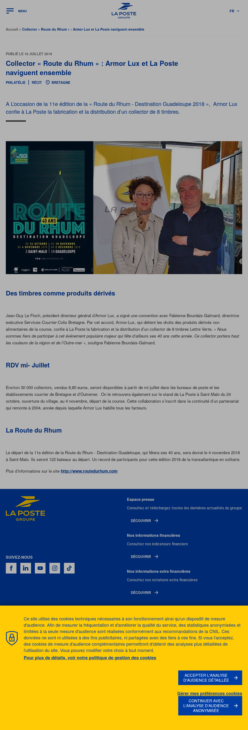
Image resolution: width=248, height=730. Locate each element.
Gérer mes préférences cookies (209, 693)
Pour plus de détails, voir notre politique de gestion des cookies (90, 657)
